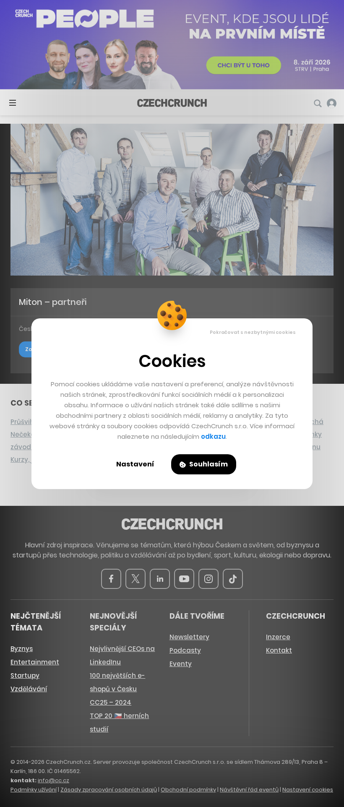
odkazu (213, 436)
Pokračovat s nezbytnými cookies (253, 332)
